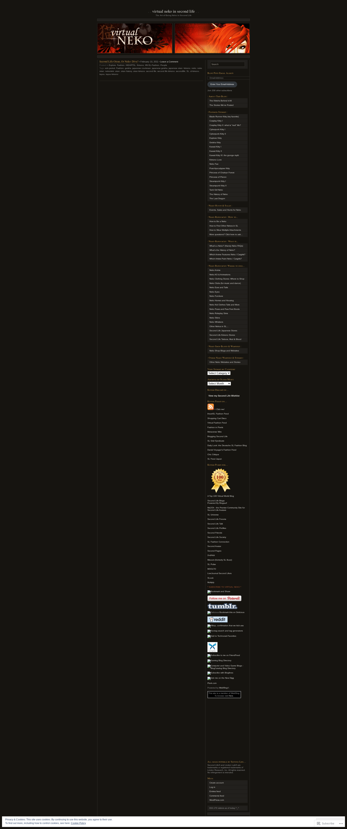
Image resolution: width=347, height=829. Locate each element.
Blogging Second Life (217, 436)
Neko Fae (213, 164)
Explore (112, 65)
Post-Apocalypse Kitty (219, 168)
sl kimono (194, 71)
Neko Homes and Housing (221, 300)
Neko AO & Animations (219, 274)
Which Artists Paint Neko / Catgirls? (225, 259)
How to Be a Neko (217, 221)
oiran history (126, 71)
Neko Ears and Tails (218, 287)
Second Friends (214, 533)
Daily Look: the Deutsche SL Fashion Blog (227, 445)
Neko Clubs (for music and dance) (225, 283)
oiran (117, 71)
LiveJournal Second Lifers (219, 573)
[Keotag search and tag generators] (225, 631)
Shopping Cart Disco (217, 418)
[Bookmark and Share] (218, 591)
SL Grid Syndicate (215, 441)
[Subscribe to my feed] (210, 409)
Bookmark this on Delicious (231, 612)
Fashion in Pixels (215, 427)
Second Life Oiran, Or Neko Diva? (118, 61)
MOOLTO (211, 569)
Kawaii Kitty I (215, 147)
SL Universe (213, 515)
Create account (216, 783)
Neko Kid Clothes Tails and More (224, 305)
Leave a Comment (169, 61)
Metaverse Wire (214, 432)
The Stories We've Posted (221, 105)
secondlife (180, 71)
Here (231, 696)
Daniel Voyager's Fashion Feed (221, 450)
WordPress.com (216, 800)
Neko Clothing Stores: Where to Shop (226, 279)
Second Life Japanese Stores (223, 330)
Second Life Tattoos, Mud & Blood (225, 339)
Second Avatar (214, 546)
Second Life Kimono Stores (222, 335)
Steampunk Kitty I (217, 181)
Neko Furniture (216, 296)
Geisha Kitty (215, 142)
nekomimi (109, 71)
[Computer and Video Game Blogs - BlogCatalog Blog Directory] (227, 668)
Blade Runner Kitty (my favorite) (224, 116)
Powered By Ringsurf (217, 503)
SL (188, 71)
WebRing (223, 688)
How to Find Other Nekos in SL (223, 226)
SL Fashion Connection (218, 542)
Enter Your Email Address (222, 84)
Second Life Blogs (216, 501)
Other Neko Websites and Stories (224, 362)
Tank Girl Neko (216, 190)
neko (194, 68)
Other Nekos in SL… (219, 326)
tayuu (102, 74)
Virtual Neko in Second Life (173, 11)
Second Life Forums (216, 519)
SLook (210, 578)
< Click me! (219, 409)
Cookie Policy (78, 823)
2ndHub (211, 555)
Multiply (210, 582)
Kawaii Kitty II (215, 151)
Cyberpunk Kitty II (217, 134)
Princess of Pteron (218, 177)
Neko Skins (214, 318)
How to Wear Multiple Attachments (225, 230)
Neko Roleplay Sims (218, 313)
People (163, 65)
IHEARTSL (131, 65)
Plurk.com (211, 683)
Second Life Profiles (216, 528)
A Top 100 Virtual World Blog (220, 496)
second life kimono (166, 71)
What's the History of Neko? (222, 250)
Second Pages (214, 551)
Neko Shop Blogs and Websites (224, 351)
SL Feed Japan (214, 459)
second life (151, 71)
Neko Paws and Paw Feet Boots (224, 309)
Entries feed (215, 791)
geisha (128, 68)
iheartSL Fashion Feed (218, 414)
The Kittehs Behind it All (220, 101)
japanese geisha (159, 68)
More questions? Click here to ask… (226, 234)
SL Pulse (211, 564)
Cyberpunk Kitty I (217, 129)
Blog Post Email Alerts (220, 72)
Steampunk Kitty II (218, 186)
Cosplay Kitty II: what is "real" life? (225, 125)
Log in (212, 787)
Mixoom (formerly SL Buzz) (219, 560)
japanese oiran (176, 68)
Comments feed (216, 796)
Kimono (140, 65)
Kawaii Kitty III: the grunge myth (224, 155)
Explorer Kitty (215, 138)
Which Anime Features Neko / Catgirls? (227, 254)
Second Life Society (216, 537)
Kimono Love (215, 160)
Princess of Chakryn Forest (221, 172)
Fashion (121, 65)
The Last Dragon (217, 198)
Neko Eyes (214, 292)
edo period (110, 68)
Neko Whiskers (216, 322)
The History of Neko (218, 194)
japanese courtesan (141, 68)
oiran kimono (139, 71)
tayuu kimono (112, 74)
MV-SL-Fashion (152, 65)
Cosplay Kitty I (216, 121)
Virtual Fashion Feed (217, 423)
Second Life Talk (215, 524)
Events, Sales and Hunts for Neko (225, 210)
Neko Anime (214, 270)
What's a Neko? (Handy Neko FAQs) (226, 246)
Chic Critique (213, 454)
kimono (187, 68)
